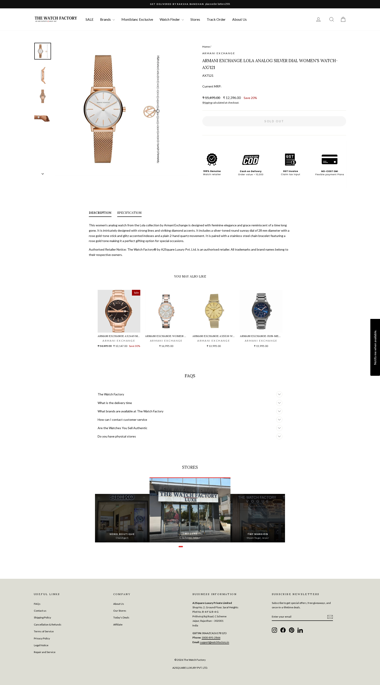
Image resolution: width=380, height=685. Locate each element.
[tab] (100, 213)
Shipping (207, 102)
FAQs (37, 603)
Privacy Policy (42, 638)
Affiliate (117, 624)
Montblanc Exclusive (137, 19)
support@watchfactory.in (214, 642)
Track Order (216, 19)
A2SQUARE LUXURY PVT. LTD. (190, 667)
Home (206, 46)
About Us (239, 19)
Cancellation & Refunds (47, 624)
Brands (105, 19)
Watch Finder (170, 19)
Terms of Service (44, 631)
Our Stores (119, 610)
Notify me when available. (375, 347)
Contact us (40, 610)
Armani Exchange (218, 53)
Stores (195, 19)
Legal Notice (41, 645)
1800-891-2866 (211, 637)
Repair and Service (44, 652)
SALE (89, 19)
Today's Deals (121, 617)
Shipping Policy (42, 617)
